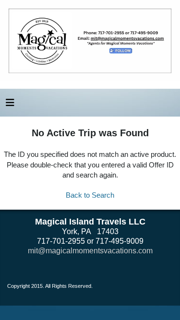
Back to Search (90, 195)
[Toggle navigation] (10, 105)
